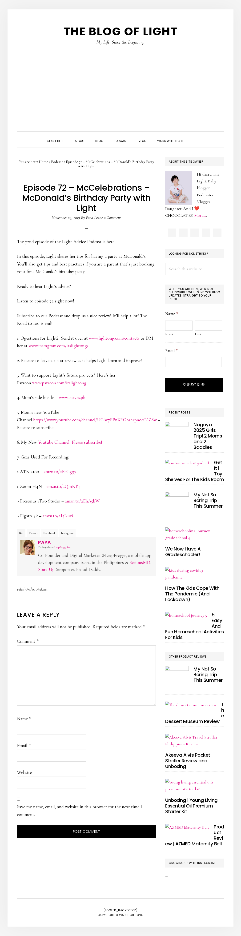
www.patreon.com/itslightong (59, 383)
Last (198, 334)
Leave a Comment (107, 217)
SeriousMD (139, 562)
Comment (27, 641)
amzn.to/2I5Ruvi (58, 516)
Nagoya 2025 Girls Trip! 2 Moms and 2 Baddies (207, 435)
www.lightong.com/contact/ (114, 338)
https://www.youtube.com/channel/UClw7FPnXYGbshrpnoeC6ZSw (95, 420)
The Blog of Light (120, 31)
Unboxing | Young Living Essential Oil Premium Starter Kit (191, 806)
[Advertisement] (120, 96)
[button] (194, 137)
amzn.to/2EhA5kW (82, 501)
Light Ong (136, 915)
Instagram (67, 533)
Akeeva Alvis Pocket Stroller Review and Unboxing (187, 761)
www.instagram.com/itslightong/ (58, 346)
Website (24, 772)
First (169, 334)
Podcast (42, 589)
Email (23, 745)
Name (24, 719)
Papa (44, 542)
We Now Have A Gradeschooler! (183, 552)
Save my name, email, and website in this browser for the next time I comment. (79, 810)
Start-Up (46, 569)
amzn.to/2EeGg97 (60, 471)
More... (200, 215)
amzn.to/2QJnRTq (63, 486)
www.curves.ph (72, 397)
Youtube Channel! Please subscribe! (70, 442)
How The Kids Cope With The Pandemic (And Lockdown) (192, 594)
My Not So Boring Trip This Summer (208, 500)
